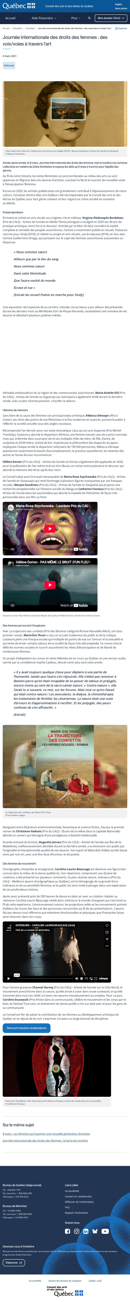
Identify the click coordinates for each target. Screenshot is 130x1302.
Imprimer (122, 28)
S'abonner (12, 1262)
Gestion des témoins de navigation (65, 1281)
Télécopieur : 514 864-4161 (15, 1217)
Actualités (17, 28)
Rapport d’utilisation (76, 1212)
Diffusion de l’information (79, 1201)
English (118, 4)
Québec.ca (94, 1281)
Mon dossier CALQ (109, 18)
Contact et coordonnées (78, 1196)
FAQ (67, 1207)
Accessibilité (72, 1191)
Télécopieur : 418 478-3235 (15, 1196)
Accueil (6, 28)
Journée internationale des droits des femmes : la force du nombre (45, 1140)
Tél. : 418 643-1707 (12, 1190)
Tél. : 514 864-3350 (12, 1210)
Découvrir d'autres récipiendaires (26, 1028)
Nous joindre (121, 8)
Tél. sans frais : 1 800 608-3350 (17, 1193)
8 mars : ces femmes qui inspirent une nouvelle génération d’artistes (46, 1134)
